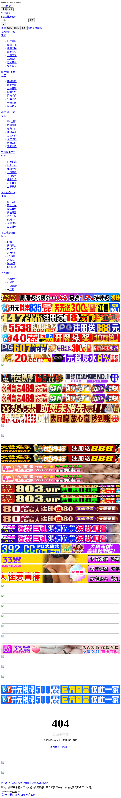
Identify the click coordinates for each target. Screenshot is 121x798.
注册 (8, 13)
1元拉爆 (11, 256)
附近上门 (12, 165)
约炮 (30, 28)
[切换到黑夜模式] (3, 24)
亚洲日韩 (12, 48)
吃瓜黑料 (12, 62)
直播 (34, 28)
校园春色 (12, 132)
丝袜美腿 (12, 88)
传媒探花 (12, 45)
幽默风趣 (12, 143)
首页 (3, 28)
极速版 (13, 286)
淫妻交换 (12, 146)
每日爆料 (12, 227)
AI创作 (13, 279)
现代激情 (12, 121)
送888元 (11, 263)
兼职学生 (12, 169)
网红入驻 (12, 202)
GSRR (14, 792)
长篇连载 (12, 139)
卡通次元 (12, 102)
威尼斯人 (12, 249)
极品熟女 (12, 106)
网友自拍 (12, 205)
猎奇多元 (12, 66)
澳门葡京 (12, 245)
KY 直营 (11, 267)
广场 (11, 289)
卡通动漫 (12, 55)
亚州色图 (12, 81)
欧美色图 (12, 85)
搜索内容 (66, 747)
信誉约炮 (12, 179)
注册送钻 (12, 223)
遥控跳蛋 (12, 212)
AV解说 (11, 59)
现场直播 (12, 209)
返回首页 (55, 747)
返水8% (11, 260)
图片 (16, 28)
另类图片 (12, 99)
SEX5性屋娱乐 (8, 17)
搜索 (31, 20)
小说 (24, 28)
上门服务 (12, 176)
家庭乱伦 (12, 136)
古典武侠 (12, 125)
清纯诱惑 (12, 95)
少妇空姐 (12, 172)
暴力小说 (12, 128)
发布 (11, 282)
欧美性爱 (12, 52)
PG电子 (11, 219)
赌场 (39, 28)
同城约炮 (12, 162)
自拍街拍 (12, 92)
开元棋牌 (12, 253)
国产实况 (12, 41)
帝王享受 (12, 183)
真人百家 (12, 216)
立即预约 (12, 186)
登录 (3, 13)
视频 (9, 28)
